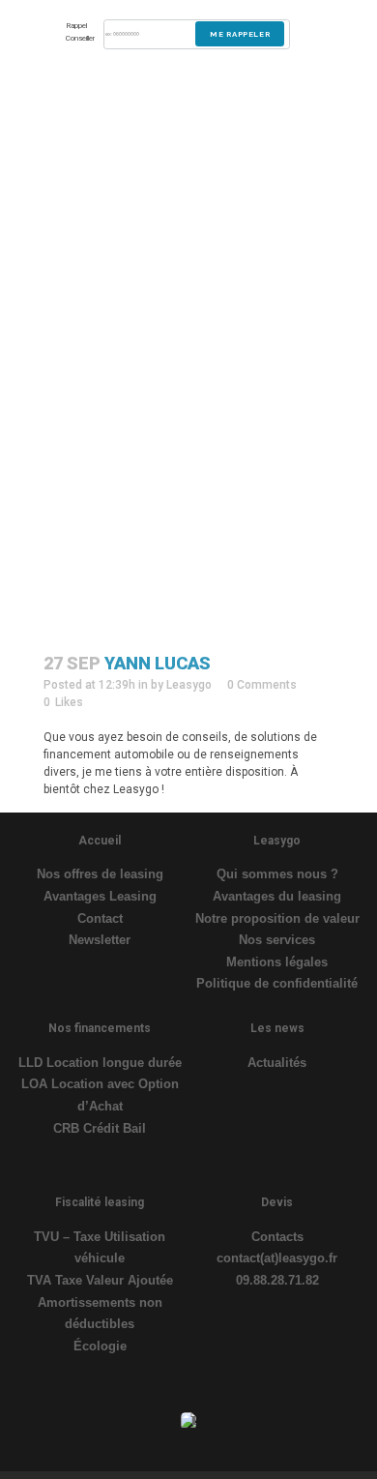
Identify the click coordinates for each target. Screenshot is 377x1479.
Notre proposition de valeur (277, 918)
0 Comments (262, 685)
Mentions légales (277, 962)
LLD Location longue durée (100, 1062)
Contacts (277, 1236)
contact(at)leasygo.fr (277, 1258)
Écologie (100, 1346)
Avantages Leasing (100, 896)
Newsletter (99, 939)
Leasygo (189, 685)
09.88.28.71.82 (277, 1280)
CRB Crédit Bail (99, 1128)
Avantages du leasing (277, 896)
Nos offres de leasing (100, 874)
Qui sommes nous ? (277, 874)
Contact (100, 918)
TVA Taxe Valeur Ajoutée (100, 1280)
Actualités (276, 1062)
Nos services (277, 939)
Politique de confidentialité (277, 983)
